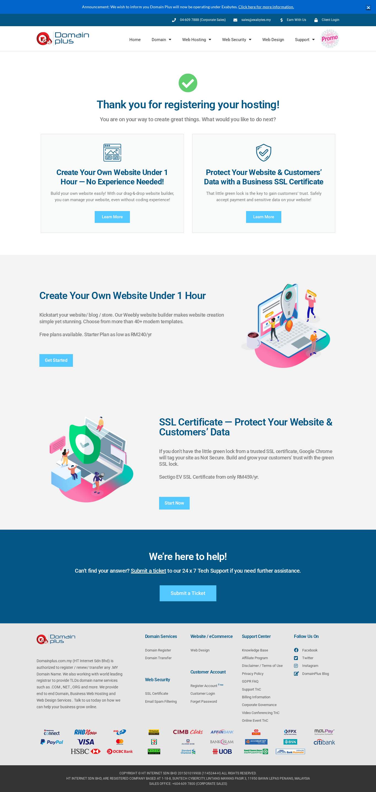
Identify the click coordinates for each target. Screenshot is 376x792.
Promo (332, 39)
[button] (368, 8)
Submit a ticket (148, 570)
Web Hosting (194, 39)
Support (302, 39)
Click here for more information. (266, 6)
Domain (159, 39)
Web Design (273, 39)
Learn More (112, 216)
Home (135, 39)
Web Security (234, 39)
